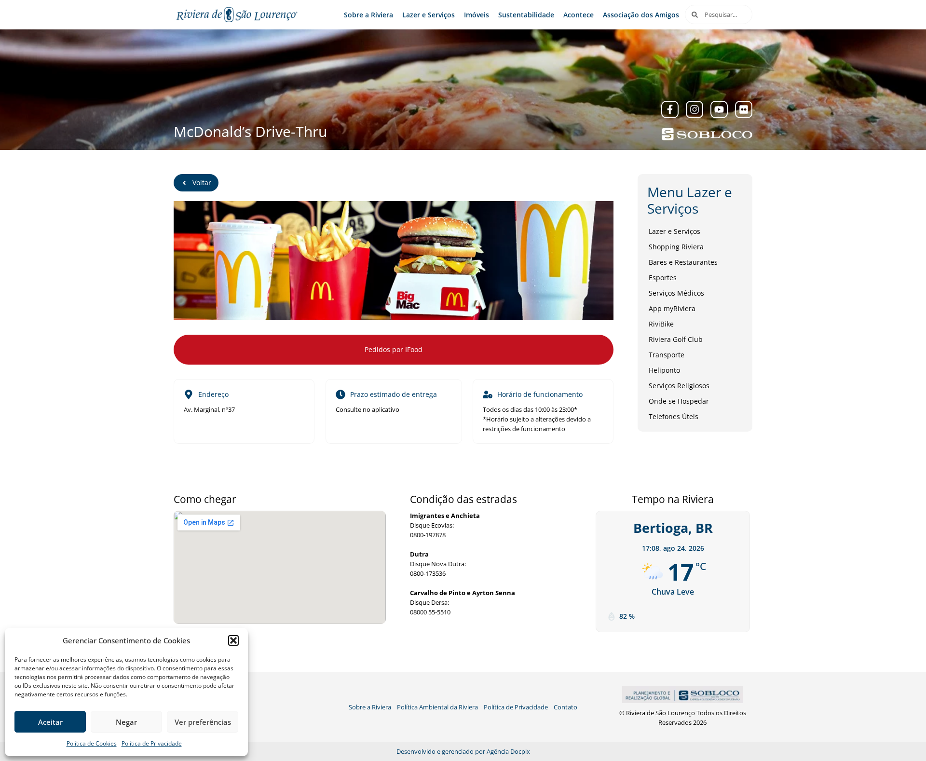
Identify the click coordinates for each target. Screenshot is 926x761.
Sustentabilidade (526, 14)
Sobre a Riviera (368, 14)
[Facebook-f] (670, 109)
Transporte (666, 354)
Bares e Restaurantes (683, 262)
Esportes (663, 277)
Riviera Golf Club (676, 339)
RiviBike (661, 323)
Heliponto (664, 370)
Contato (565, 707)
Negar (126, 722)
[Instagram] (694, 109)
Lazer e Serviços (428, 14)
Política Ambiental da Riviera (437, 707)
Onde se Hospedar (679, 401)
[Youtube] (719, 109)
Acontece (578, 14)
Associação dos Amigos (641, 14)
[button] (233, 640)
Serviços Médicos (676, 293)
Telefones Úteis (673, 416)
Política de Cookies (92, 743)
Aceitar (50, 722)
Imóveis (476, 14)
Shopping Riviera (676, 246)
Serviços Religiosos (679, 385)
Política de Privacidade (152, 743)
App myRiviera (672, 308)
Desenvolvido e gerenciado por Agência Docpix (463, 751)
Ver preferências (203, 722)
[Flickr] (743, 109)
